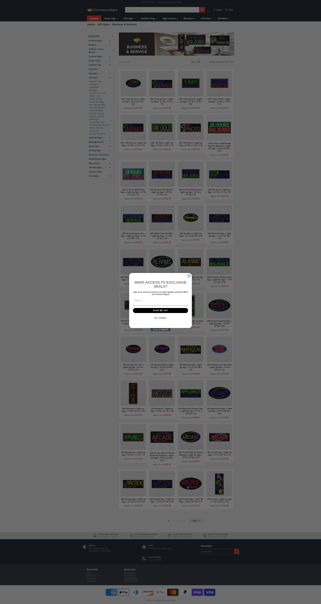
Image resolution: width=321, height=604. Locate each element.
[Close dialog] (189, 275)
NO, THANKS (161, 318)
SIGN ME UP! (160, 310)
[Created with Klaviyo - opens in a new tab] (160, 329)
